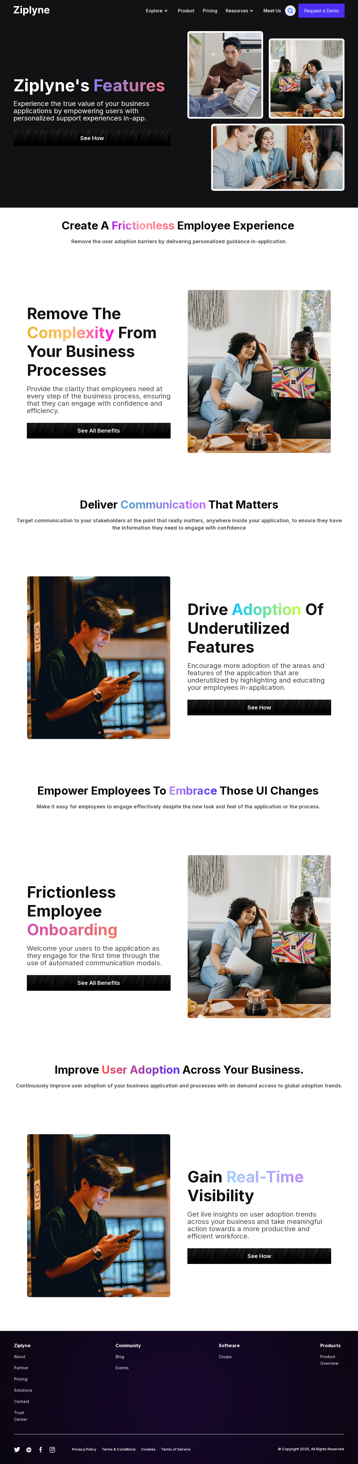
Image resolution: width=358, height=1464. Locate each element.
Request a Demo (321, 10)
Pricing (210, 10)
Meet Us (272, 10)
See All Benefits (98, 430)
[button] (158, 10)
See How (92, 138)
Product (186, 10)
